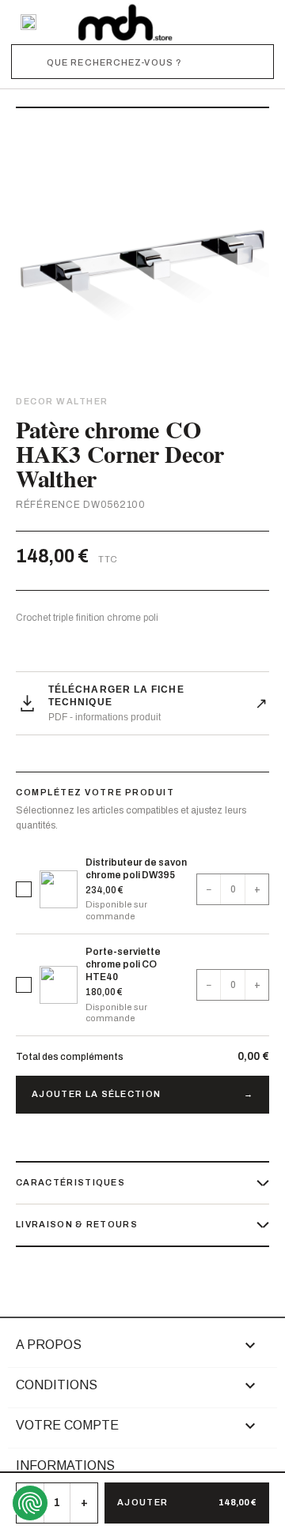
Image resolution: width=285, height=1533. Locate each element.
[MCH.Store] (125, 22)
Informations (65, 1465)
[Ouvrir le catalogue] (28, 22)
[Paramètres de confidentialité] (30, 1503)
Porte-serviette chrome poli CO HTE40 (123, 964)
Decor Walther (62, 401)
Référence (48, 504)
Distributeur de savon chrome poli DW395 (136, 869)
